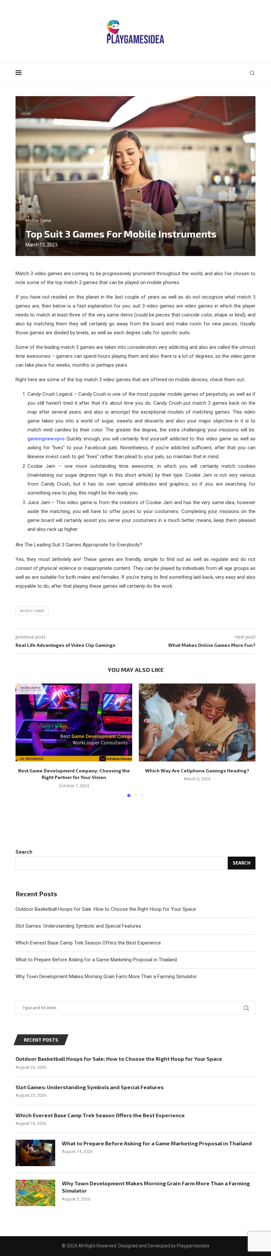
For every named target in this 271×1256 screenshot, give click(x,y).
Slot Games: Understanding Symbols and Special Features (78, 926)
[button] (24, 740)
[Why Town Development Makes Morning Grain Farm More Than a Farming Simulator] (35, 1193)
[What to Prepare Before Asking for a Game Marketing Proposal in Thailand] (35, 1153)
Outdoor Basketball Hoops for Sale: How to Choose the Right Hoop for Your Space (106, 909)
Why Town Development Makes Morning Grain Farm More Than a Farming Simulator (106, 976)
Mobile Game (32, 611)
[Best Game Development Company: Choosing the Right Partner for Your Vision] (74, 722)
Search (24, 852)
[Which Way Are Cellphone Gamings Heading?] (197, 722)
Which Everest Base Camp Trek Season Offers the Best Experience (88, 943)
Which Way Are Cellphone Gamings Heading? (197, 770)
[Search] (252, 73)
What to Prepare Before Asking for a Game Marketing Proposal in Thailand (96, 960)
